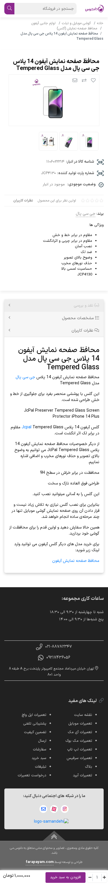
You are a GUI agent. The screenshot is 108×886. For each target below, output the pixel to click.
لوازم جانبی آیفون (44, 23)
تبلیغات (40, 767)
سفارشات (39, 749)
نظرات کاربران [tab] (82, 331)
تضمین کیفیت (35, 732)
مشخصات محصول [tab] (78, 318)
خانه (100, 23)
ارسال (42, 741)
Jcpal (26, 427)
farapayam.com (40, 862)
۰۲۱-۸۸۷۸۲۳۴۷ (58, 647)
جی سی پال (85, 214)
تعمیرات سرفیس (79, 758)
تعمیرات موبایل (80, 724)
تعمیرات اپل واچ (34, 715)
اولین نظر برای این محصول (57, 200)
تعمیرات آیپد (82, 775)
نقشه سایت (83, 715)
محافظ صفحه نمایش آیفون (75, 561)
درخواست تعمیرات (32, 775)
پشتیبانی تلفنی (34, 724)
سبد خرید (39, 758)
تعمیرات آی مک (80, 732)
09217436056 (58, 658)
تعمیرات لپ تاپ (79, 749)
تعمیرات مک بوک (78, 741)
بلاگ (88, 767)
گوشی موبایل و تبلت (77, 23)
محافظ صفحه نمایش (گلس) (77, 28)
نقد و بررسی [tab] (84, 306)
